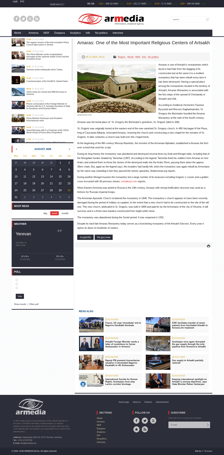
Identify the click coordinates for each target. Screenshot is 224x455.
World (17, 32)
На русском (103, 237)
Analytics (75, 32)
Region (121, 57)
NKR (46, 32)
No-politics (101, 32)
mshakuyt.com (129, 181)
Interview (118, 32)
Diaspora (59, 32)
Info (88, 32)
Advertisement (162, 402)
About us (137, 402)
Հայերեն (85, 237)
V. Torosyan (207, 451)
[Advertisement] (143, 274)
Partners (148, 402)
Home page (124, 402)
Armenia (33, 32)
